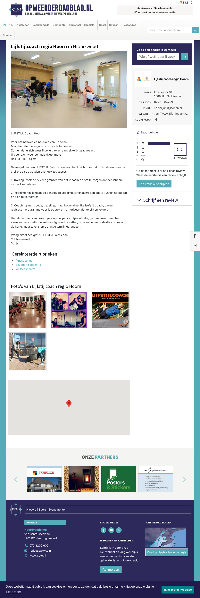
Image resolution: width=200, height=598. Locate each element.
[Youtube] (111, 530)
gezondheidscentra (28, 264)
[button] (68, 404)
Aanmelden (111, 569)
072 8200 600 (38, 545)
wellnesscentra (25, 269)
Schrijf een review (160, 200)
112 (11, 24)
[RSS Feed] (119, 530)
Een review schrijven (154, 184)
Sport (102, 24)
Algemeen (23, 24)
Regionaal (75, 24)
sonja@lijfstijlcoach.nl (168, 108)
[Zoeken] (195, 30)
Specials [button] (89, 24)
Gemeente (59, 24)
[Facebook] (104, 530)
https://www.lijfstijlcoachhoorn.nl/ (174, 113)
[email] (195, 246)
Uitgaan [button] (113, 24)
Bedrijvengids (41, 24)
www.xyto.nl (37, 555)
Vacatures (130, 24)
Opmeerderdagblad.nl (59, 8)
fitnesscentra (24, 260)
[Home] (4, 25)
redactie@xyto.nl (40, 550)
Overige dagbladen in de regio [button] (166, 552)
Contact (8, 35)
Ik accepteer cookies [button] (178, 589)
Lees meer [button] (13, 591)
